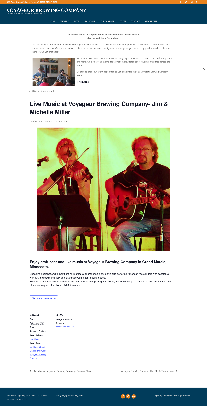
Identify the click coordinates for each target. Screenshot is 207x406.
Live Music (34, 339)
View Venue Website (64, 326)
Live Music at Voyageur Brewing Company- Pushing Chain (62, 371)
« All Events (83, 81)
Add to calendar (44, 298)
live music (41, 350)
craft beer (34, 347)
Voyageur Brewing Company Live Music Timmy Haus (148, 371)
